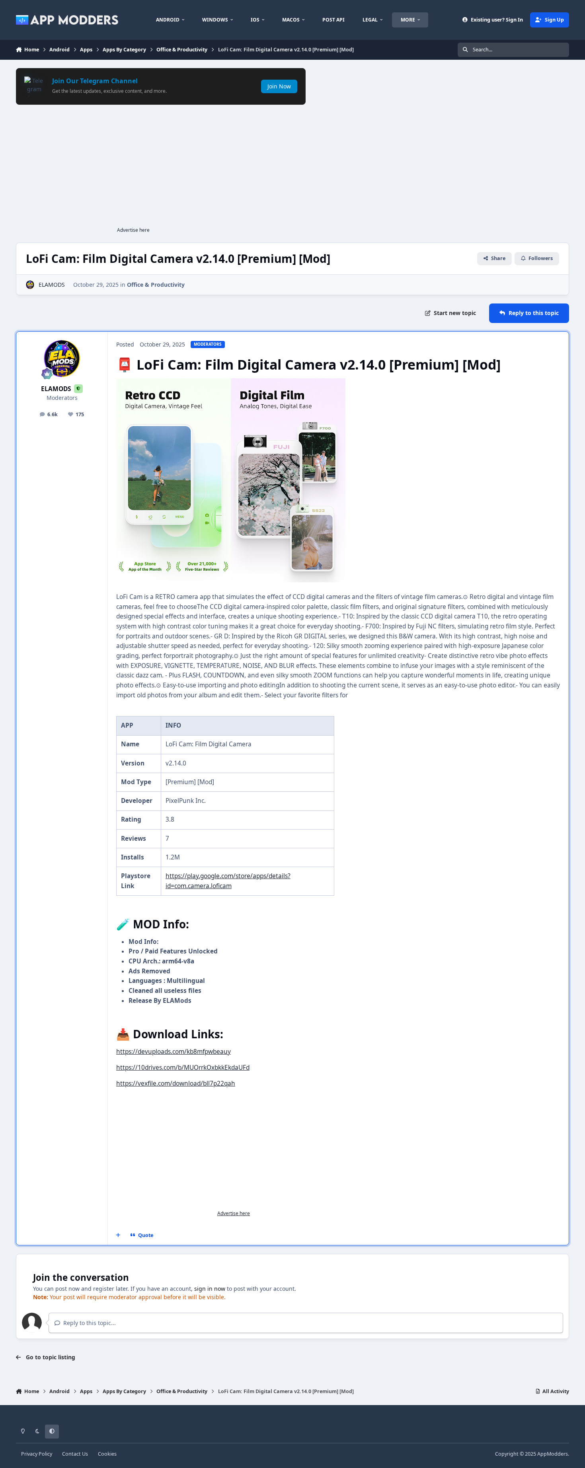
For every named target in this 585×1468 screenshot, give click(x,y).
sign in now (209, 1288)
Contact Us (75, 1453)
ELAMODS (52, 284)
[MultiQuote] (118, 1235)
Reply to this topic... (89, 1323)
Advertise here (133, 230)
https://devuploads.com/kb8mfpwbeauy (173, 1051)
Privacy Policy (36, 1453)
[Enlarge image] (173, 383)
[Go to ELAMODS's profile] (30, 284)
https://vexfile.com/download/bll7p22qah (175, 1083)
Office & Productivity (156, 284)
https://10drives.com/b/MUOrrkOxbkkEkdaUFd (183, 1067)
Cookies (107, 1453)
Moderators (62, 397)
